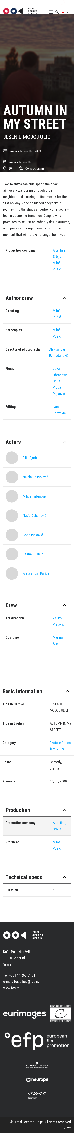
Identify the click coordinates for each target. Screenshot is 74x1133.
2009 (38, 151)
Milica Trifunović (35, 496)
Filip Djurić (30, 458)
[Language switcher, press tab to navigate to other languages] (65, 12)
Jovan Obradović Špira (60, 374)
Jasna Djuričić (33, 554)
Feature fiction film (21, 151)
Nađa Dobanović (34, 515)
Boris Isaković (33, 535)
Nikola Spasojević (35, 477)
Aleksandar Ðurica (36, 573)
